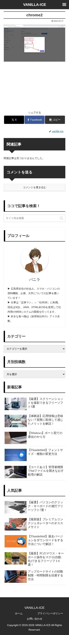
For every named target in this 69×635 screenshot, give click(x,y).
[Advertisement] (34, 84)
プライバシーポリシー (50, 613)
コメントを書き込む (34, 187)
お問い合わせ (34, 618)
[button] (55, 120)
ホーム (19, 613)
